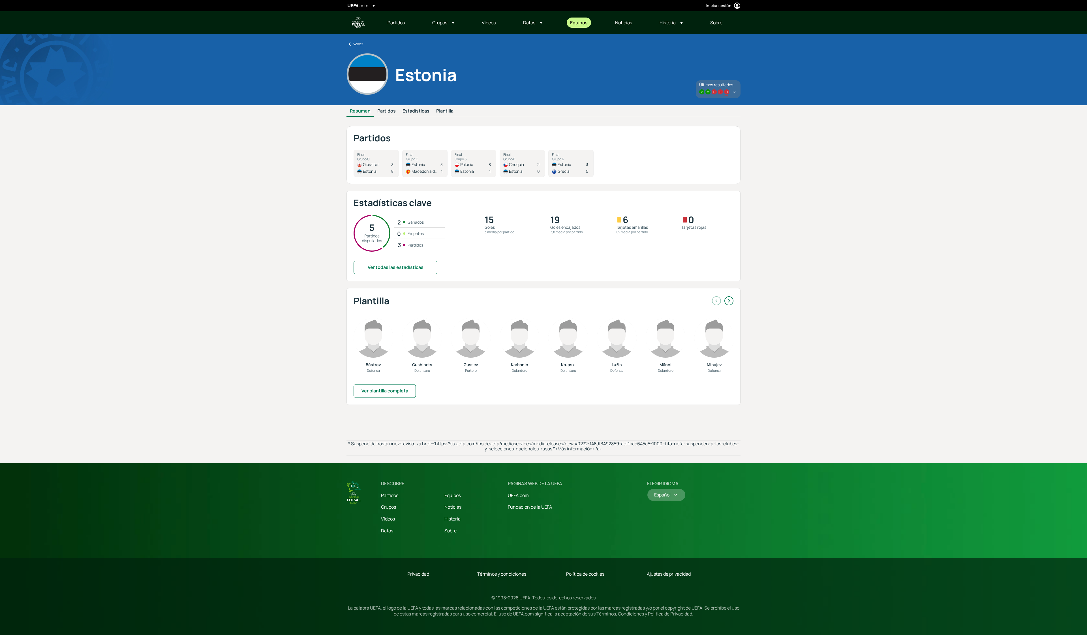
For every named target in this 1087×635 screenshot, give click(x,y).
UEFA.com (518, 495)
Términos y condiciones (501, 574)
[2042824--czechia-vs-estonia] (522, 163)
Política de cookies (585, 574)
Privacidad (418, 574)
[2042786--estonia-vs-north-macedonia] (425, 163)
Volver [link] (358, 44)
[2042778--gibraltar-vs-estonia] (376, 163)
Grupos (388, 507)
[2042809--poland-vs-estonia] (473, 163)
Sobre (450, 531)
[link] (396, 22)
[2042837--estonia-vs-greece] (571, 163)
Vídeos (388, 519)
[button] (443, 22)
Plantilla (444, 111)
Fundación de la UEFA (530, 507)
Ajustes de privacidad (669, 574)
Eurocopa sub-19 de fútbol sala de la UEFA (358, 22)
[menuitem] (403, 22)
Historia (452, 519)
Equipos (452, 495)
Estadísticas (416, 111)
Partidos (386, 111)
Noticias (452, 507)
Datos (387, 531)
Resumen (360, 111)
